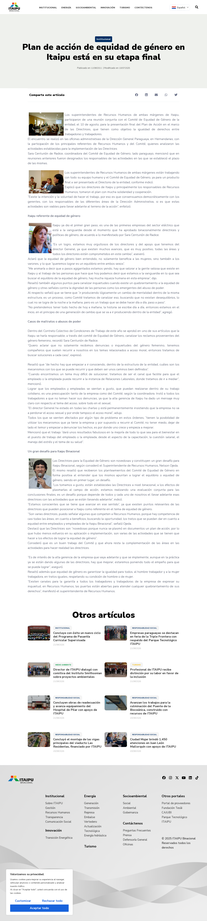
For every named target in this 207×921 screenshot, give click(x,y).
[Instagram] (170, 778)
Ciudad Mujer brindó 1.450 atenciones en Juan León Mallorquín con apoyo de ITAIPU (153, 743)
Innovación (108, 7)
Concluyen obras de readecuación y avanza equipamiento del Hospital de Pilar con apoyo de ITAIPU (76, 708)
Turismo (125, 7)
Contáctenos (143, 7)
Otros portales (173, 796)
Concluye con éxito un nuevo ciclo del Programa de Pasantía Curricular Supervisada (77, 636)
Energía (66, 7)
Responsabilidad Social (144, 628)
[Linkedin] (190, 778)
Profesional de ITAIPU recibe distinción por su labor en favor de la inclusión (154, 673)
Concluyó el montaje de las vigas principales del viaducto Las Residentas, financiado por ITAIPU (77, 743)
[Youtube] (184, 778)
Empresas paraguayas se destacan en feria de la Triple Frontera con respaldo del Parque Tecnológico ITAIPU (154, 638)
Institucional (48, 7)
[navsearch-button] (197, 7)
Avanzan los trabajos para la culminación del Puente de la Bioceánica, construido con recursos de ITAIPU (150, 708)
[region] (39, 892)
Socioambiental (86, 7)
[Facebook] (164, 778)
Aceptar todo (39, 908)
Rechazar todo (52, 901)
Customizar (23, 901)
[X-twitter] (177, 778)
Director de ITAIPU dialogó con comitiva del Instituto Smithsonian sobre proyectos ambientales (77, 673)
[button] (136, 94)
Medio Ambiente (63, 665)
